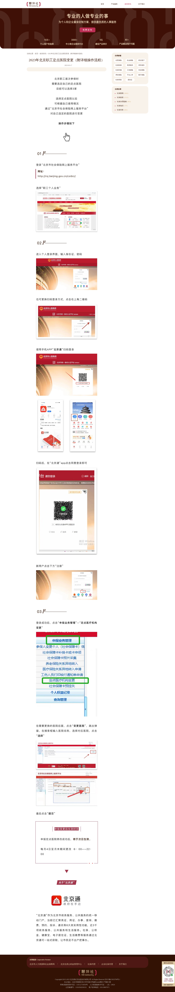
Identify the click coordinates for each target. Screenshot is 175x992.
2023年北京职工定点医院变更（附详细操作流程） (66, 53)
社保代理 (91, 964)
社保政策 (122, 97)
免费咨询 (87, 30)
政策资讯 (43, 53)
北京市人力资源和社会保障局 (42, 964)
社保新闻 (122, 93)
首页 (36, 53)
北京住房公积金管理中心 (71, 964)
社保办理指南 (124, 101)
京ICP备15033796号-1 (112, 979)
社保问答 (122, 110)
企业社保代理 (107, 964)
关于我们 (123, 964)
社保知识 (122, 106)
